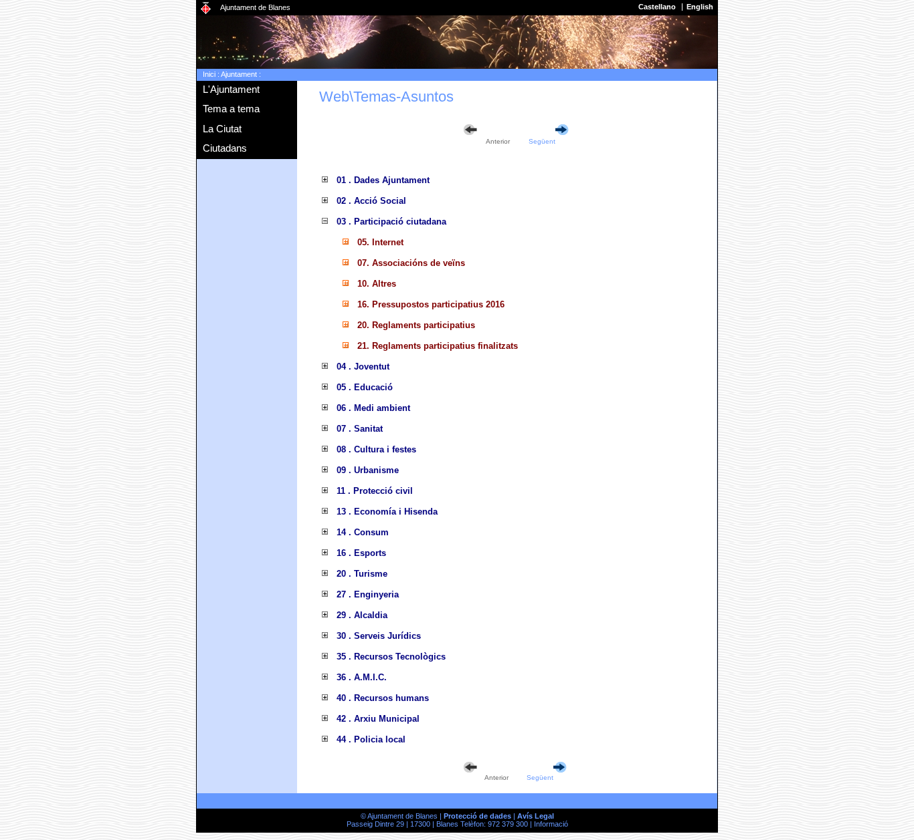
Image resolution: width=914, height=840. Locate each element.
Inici (209, 74)
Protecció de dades (477, 816)
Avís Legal (535, 816)
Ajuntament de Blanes (255, 7)
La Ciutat (222, 128)
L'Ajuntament (231, 89)
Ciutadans (225, 148)
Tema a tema (231, 108)
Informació (551, 824)
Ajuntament (239, 74)
